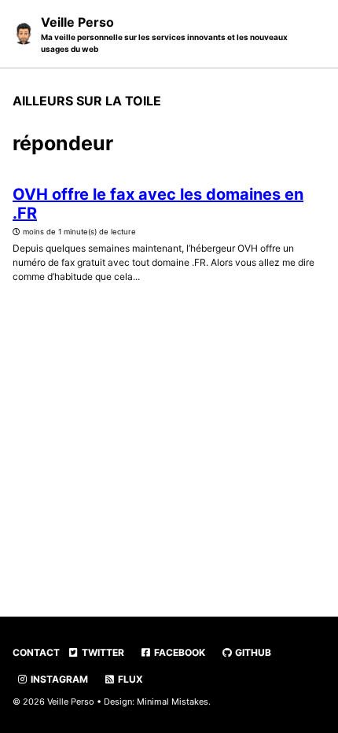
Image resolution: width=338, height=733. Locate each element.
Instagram (58, 679)
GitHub (252, 652)
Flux (129, 679)
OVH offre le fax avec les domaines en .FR (158, 204)
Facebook (178, 652)
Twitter (101, 652)
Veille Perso (164, 33)
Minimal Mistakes (172, 701)
